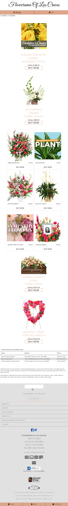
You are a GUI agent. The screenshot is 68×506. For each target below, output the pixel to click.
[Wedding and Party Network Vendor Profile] (34, 489)
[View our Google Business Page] (35, 431)
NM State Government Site (43, 495)
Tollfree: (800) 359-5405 (34, 448)
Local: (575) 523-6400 (34, 445)
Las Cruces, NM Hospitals (45, 492)
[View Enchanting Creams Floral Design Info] (34, 91)
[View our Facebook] (32, 431)
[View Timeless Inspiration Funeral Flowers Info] (20, 146)
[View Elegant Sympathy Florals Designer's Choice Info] (34, 36)
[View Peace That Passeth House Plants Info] (48, 186)
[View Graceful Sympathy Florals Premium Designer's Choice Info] (20, 227)
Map (34, 504)
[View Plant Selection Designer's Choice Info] (48, 146)
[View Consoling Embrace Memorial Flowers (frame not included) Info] (48, 227)
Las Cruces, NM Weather (24, 495)
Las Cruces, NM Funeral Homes (24, 492)
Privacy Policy (21, 499)
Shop (18, 12)
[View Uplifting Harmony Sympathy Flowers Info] (20, 186)
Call (11, 504)
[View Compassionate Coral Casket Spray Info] (34, 264)
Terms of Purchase (34, 499)
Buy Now (33, 67)
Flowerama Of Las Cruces (34, 5)
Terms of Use (47, 499)
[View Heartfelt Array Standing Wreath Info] (34, 313)
